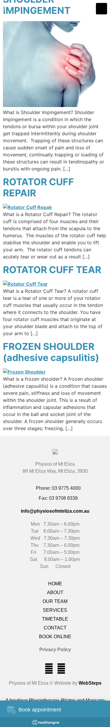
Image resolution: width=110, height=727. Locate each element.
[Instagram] (61, 668)
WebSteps (90, 683)
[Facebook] (49, 668)
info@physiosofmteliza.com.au (55, 511)
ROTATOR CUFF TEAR (52, 269)
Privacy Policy (55, 649)
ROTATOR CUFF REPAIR (38, 187)
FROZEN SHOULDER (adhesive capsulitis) (51, 352)
